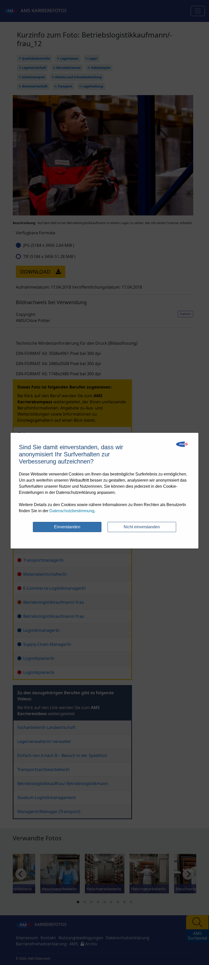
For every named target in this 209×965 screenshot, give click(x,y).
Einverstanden (67, 527)
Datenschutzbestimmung (71, 511)
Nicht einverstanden (142, 527)
